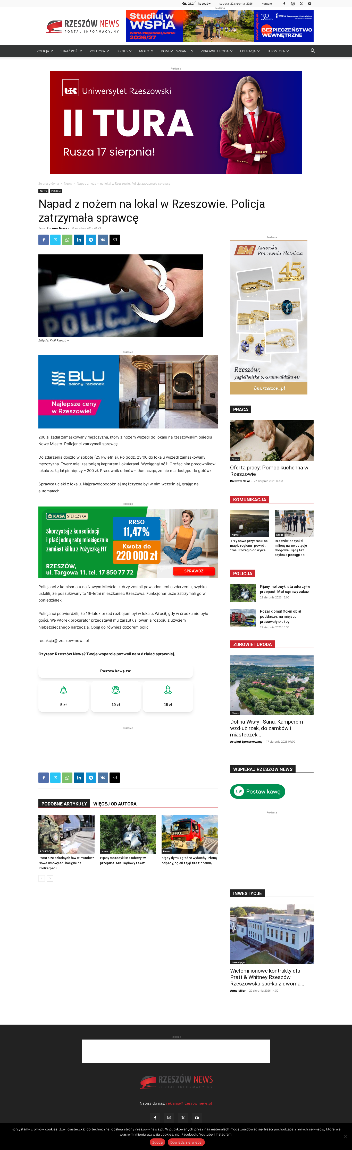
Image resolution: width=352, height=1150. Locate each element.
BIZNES (122, 51)
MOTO (144, 51)
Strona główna (48, 183)
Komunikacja (249, 499)
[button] (313, 51)
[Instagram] (293, 3)
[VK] (103, 240)
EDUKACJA (248, 51)
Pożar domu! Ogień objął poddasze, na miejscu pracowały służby (280, 616)
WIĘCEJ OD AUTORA (115, 803)
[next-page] (50, 878)
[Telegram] (91, 240)
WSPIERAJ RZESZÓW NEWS (262, 769)
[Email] (115, 240)
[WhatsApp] (67, 240)
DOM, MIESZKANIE (175, 51)
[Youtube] (310, 3)
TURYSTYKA (276, 51)
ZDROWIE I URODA (252, 644)
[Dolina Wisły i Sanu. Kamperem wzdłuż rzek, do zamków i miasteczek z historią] (272, 685)
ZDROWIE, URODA (215, 51)
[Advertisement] (128, 738)
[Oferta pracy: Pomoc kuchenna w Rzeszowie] (272, 440)
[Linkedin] (79, 240)
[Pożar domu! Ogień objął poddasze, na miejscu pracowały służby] (243, 618)
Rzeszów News (57, 228)
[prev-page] (41, 878)
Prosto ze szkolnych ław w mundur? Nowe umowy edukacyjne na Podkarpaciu (66, 863)
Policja (242, 573)
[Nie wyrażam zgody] (345, 1136)
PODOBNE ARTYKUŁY (64, 803)
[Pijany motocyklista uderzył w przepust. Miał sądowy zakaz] (128, 834)
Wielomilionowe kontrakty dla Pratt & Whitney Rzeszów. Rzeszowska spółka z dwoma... (267, 977)
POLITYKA (97, 51)
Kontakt (267, 3)
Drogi (279, 534)
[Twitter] (301, 3)
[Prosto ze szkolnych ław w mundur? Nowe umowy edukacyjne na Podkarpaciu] (66, 834)
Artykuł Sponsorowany (246, 741)
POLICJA (43, 51)
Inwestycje (238, 962)
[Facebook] (284, 3)
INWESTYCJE (247, 893)
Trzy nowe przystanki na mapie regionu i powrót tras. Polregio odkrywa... (249, 545)
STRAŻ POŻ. (69, 51)
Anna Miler (238, 990)
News (68, 183)
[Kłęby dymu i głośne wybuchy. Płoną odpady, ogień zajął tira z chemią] (190, 834)
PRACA (240, 409)
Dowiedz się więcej (186, 1142)
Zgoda (157, 1142)
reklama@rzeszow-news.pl (189, 1103)
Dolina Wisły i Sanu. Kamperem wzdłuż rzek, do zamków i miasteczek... (266, 728)
